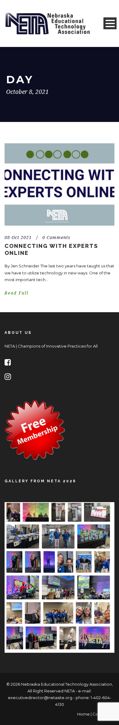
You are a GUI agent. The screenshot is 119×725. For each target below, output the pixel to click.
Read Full (16, 293)
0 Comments (56, 237)
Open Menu (110, 23)
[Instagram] (9, 377)
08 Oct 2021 (18, 237)
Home (83, 714)
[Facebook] (9, 363)
